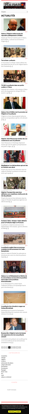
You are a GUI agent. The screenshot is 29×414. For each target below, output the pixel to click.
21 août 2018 (4, 274)
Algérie (3, 359)
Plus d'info (11, 411)
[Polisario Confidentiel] (14, 5)
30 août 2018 (5, 245)
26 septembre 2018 (6, 137)
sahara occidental (6, 377)
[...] (7, 41)
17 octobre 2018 (5, 32)
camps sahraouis (6, 365)
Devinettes (4, 366)
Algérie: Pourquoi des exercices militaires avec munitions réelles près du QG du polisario (14, 194)
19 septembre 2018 (6, 163)
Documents (4, 368)
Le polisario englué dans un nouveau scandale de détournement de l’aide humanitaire (13, 249)
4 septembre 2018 (6, 219)
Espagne (3, 370)
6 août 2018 (4, 331)
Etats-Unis (4, 372)
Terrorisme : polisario (8, 60)
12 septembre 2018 (6, 190)
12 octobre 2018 (5, 58)
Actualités (4, 356)
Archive (3, 361)
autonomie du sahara (7, 363)
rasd (2, 375)
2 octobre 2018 (5, 110)
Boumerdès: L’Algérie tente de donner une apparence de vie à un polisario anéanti (13, 334)
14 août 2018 (4, 304)
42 (17, 347)
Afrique (3, 358)
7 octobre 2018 (5, 83)
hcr (2, 373)
